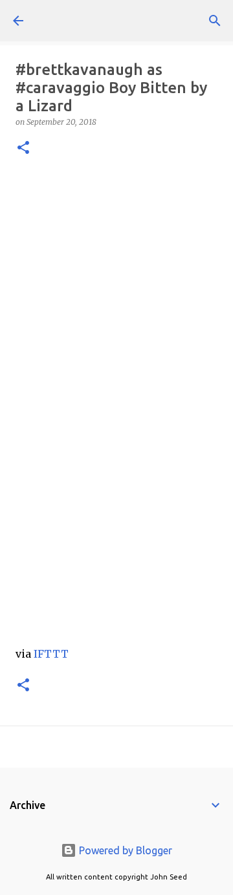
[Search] (215, 20)
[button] (23, 148)
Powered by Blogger (124, 850)
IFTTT (51, 653)
